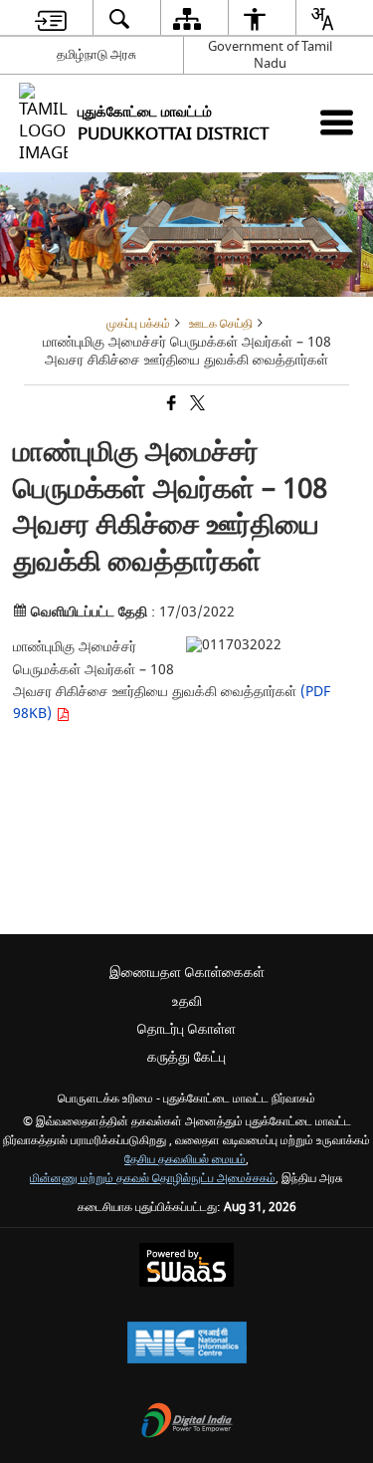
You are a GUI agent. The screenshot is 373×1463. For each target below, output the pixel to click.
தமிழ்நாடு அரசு (96, 54)
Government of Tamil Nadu (270, 55)
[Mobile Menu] (336, 122)
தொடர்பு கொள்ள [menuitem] (186, 1029)
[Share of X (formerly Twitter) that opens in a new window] (196, 404)
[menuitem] (50, 18)
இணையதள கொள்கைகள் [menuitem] (187, 972)
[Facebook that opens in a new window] (170, 404)
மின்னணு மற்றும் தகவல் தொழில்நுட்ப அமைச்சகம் (153, 1178)
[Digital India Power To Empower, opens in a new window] (187, 1422)
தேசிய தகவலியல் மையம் (185, 1159)
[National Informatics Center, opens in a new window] (187, 1345)
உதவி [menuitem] (187, 1001)
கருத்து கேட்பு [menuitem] (186, 1057)
